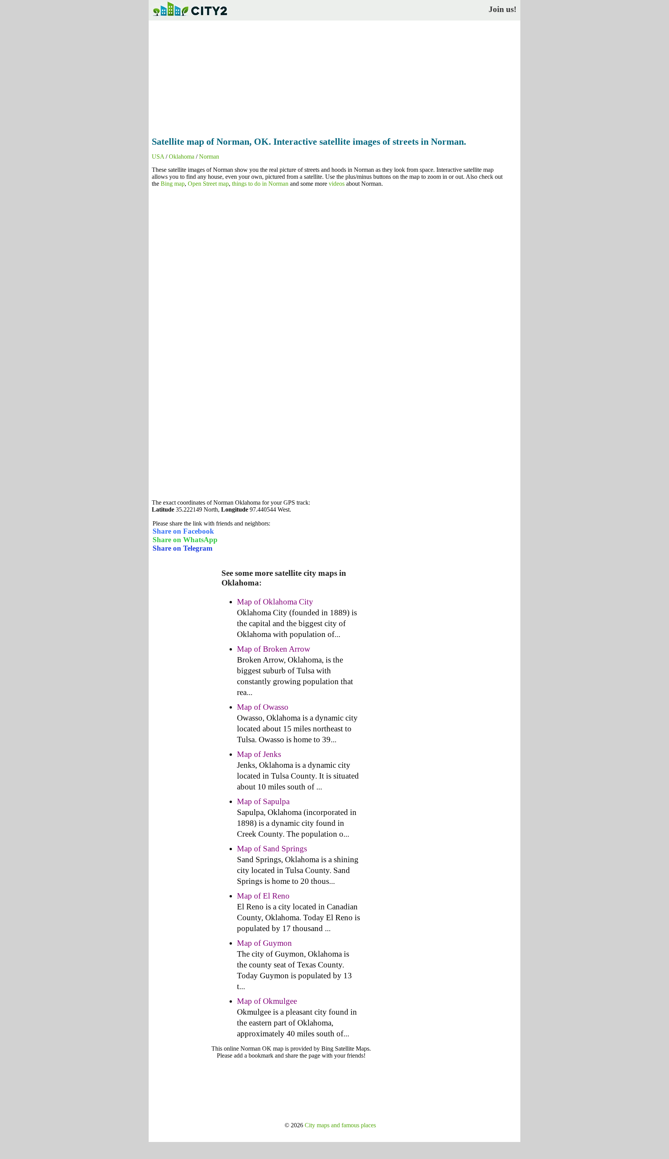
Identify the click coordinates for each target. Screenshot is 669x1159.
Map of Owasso (262, 707)
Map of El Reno (263, 895)
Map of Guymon (264, 943)
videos (337, 183)
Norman (209, 156)
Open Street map (208, 183)
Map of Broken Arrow (273, 649)
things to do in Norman (260, 183)
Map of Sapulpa (263, 801)
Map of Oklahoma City (275, 601)
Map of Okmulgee (267, 1001)
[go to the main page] (190, 17)
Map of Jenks (259, 754)
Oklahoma (181, 156)
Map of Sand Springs (272, 848)
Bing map (173, 183)
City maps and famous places (340, 1125)
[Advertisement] (334, 76)
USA (158, 156)
